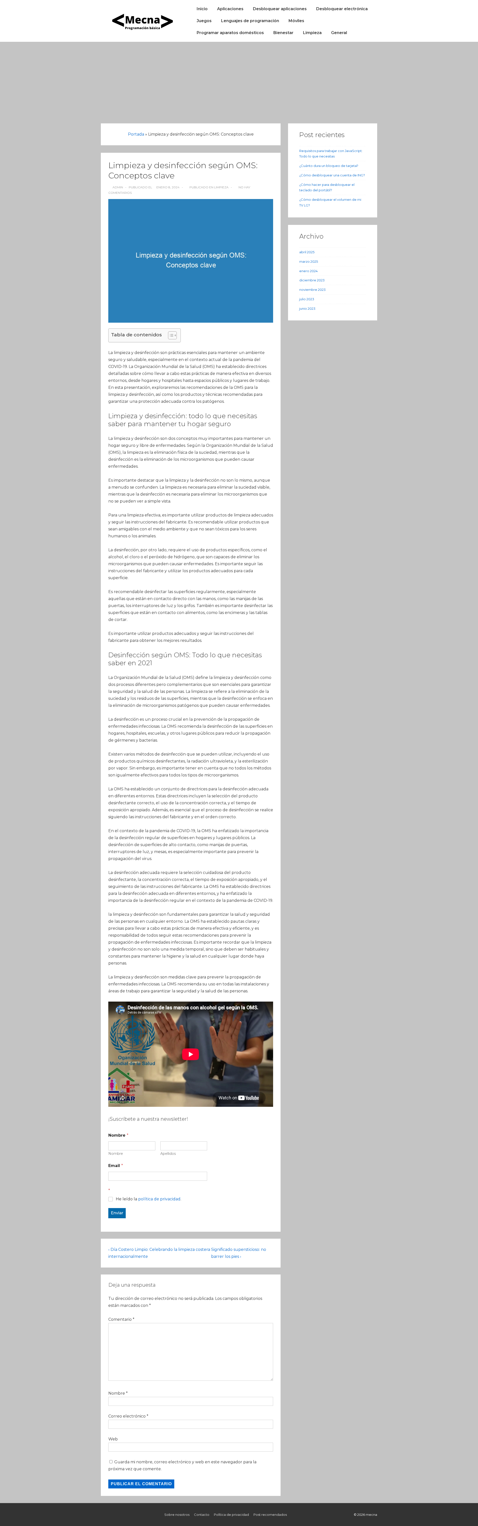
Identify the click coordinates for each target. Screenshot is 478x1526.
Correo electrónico (127, 1416)
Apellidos (168, 1154)
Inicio (202, 8)
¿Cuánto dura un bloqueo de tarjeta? (328, 166)
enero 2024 (308, 271)
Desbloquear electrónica (342, 8)
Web (113, 1439)
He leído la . (148, 1199)
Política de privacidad (231, 1515)
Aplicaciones (230, 8)
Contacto (201, 1515)
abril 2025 (306, 252)
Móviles (296, 20)
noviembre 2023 (312, 290)
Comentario (121, 1319)
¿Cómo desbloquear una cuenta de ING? (332, 175)
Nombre (115, 1154)
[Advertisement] (239, 79)
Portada (136, 134)
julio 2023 (306, 299)
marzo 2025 (308, 261)
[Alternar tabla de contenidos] (170, 335)
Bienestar (283, 32)
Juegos (204, 20)
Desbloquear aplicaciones (280, 8)
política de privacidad (159, 1199)
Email (115, 1165)
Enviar (117, 1213)
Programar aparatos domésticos (230, 32)
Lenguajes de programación (250, 20)
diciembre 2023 (312, 280)
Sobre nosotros (176, 1515)
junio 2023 (307, 308)
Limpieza (312, 32)
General (339, 32)
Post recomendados (270, 1515)
